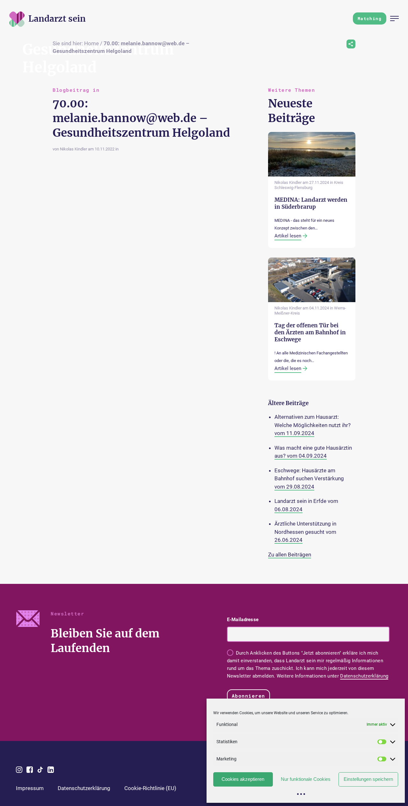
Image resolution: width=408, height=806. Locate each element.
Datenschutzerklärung (364, 676)
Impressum (30, 788)
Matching (370, 18)
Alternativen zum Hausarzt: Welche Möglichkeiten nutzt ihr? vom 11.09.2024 (312, 425)
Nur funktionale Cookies (306, 779)
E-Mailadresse (243, 619)
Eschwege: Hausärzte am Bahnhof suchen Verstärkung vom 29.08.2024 (309, 478)
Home (91, 43)
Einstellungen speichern (368, 779)
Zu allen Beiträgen (289, 554)
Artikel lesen (287, 236)
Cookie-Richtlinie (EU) (150, 788)
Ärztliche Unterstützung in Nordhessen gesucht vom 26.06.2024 (305, 531)
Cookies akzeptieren (243, 779)
